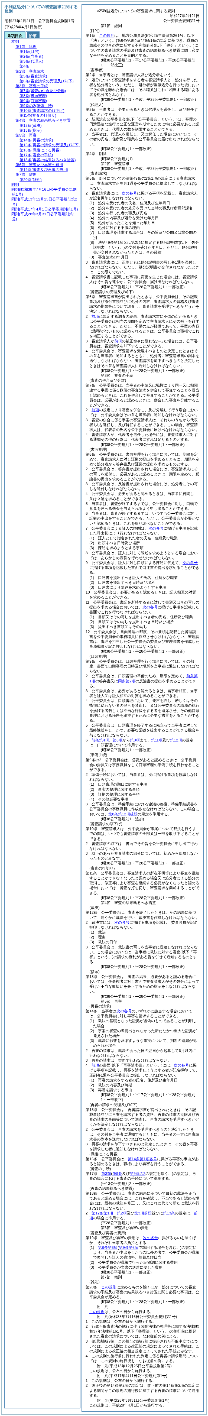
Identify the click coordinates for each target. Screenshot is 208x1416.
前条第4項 (100, 740)
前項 (95, 316)
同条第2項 (126, 681)
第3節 (106, 1173)
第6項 (117, 740)
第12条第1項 (102, 1213)
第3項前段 (143, 1213)
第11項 (156, 740)
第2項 (122, 1213)
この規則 (106, 35)
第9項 (135, 740)
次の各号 (129, 193)
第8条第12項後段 (123, 814)
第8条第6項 (108, 1247)
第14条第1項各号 (142, 1159)
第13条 (169, 1213)
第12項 (176, 740)
